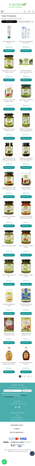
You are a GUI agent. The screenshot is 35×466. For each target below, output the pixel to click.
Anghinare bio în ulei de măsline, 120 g (9, 71)
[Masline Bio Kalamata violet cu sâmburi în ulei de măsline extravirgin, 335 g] (9, 149)
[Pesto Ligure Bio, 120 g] (9, 237)
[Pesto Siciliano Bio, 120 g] (9, 266)
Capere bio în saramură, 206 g (26, 100)
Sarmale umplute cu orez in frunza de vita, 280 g (26, 72)
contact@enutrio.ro (18, 419)
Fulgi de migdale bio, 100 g (9, 304)
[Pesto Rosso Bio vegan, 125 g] (26, 237)
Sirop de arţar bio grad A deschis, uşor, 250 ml (9, 363)
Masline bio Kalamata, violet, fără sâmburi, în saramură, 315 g (26, 159)
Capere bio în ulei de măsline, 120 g (9, 129)
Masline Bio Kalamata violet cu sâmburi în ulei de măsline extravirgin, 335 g (9, 159)
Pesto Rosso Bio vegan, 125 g (26, 246)
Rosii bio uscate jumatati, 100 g (26, 188)
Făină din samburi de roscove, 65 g (26, 304)
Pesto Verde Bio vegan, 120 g (26, 275)
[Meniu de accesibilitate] (32, 453)
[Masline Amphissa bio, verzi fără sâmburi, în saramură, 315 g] (26, 120)
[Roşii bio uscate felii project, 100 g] (9, 91)
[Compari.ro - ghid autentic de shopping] (17, 458)
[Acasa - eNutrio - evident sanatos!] (17, 5)
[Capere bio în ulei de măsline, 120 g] (9, 120)
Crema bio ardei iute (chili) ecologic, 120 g (26, 217)
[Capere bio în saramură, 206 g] (26, 91)
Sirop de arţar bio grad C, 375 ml (26, 363)
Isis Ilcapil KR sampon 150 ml (9, 42)
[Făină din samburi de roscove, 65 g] (26, 295)
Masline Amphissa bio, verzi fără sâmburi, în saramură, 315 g (26, 130)
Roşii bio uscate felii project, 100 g (9, 100)
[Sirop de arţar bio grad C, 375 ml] (26, 354)
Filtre (9, 21)
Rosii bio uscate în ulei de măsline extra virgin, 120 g (9, 188)
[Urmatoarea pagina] (31, 376)
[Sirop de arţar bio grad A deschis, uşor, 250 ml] (9, 354)
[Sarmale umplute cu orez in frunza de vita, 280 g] (26, 62)
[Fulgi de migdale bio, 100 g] (9, 295)
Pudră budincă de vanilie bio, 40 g (26, 334)
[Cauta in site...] (33, 11)
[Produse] (2, 12)
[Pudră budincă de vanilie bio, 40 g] (26, 325)
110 (28, 376)
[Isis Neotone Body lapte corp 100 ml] (26, 33)
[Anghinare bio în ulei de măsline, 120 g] (9, 62)
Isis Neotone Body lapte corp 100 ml (26, 42)
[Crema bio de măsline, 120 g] (9, 208)
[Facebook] (15, 407)
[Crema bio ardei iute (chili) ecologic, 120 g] (26, 208)
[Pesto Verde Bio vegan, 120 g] (26, 266)
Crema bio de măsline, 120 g (9, 217)
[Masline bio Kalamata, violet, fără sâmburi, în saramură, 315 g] (26, 149)
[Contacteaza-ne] (25, 11)
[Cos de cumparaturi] (29, 11)
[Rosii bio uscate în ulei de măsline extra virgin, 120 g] (9, 179)
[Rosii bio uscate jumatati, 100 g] (26, 179)
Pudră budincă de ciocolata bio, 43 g (9, 334)
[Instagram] (19, 407)
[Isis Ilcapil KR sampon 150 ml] (9, 33)
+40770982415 (18, 417)
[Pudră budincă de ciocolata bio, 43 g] (9, 325)
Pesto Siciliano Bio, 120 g (9, 275)
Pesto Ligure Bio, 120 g (9, 246)
